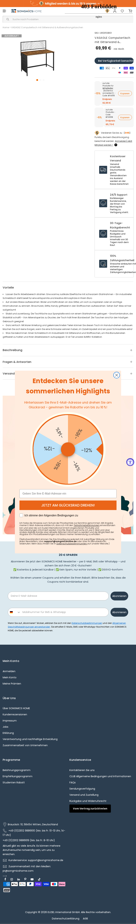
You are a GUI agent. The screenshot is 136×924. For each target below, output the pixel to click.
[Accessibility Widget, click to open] (130, 462)
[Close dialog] (117, 375)
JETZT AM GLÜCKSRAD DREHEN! (68, 505)
